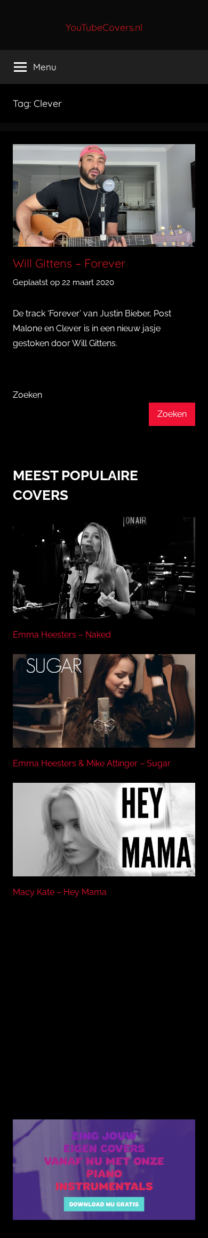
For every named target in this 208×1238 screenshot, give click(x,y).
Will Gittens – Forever (69, 263)
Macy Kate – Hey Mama (60, 892)
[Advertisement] (104, 1022)
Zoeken (27, 395)
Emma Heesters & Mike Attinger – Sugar (92, 763)
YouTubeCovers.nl (104, 27)
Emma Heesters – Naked (62, 635)
